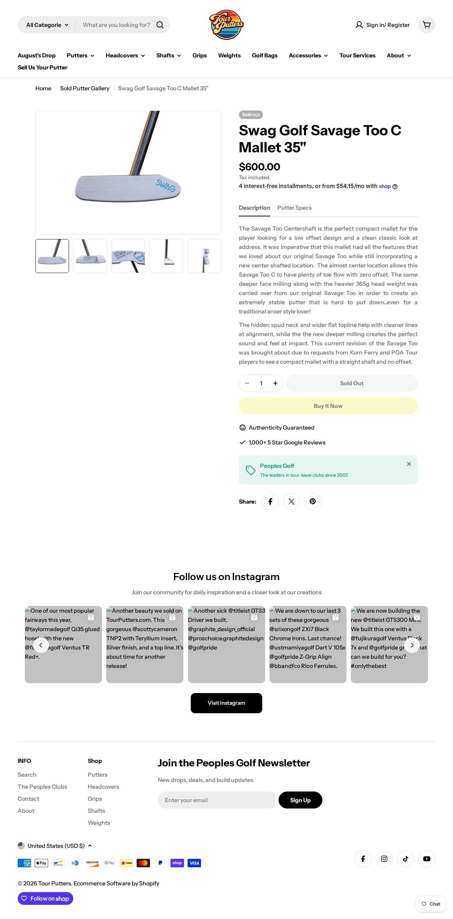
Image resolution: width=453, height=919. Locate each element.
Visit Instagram (226, 702)
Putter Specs (294, 207)
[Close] (409, 464)
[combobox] (94, 24)
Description (254, 207)
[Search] (160, 25)
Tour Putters (54, 883)
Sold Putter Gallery (84, 88)
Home (43, 88)
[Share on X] (291, 501)
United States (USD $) (56, 845)
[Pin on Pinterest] (312, 501)
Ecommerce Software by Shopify (116, 883)
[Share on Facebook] (270, 501)
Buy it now (328, 405)
